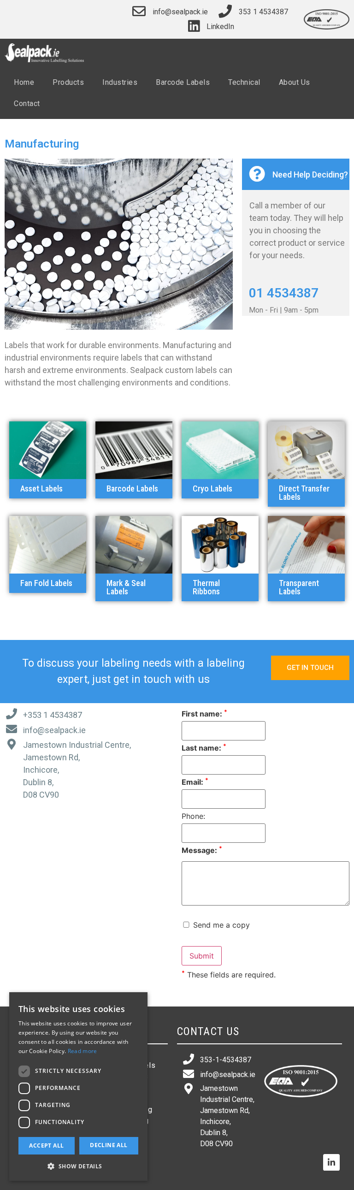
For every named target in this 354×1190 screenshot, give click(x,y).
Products (68, 82)
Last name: (204, 748)
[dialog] (78, 1086)
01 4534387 (284, 293)
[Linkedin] (331, 1162)
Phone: (193, 816)
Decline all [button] (108, 1145)
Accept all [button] (46, 1145)
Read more (82, 1051)
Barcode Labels (183, 82)
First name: (204, 713)
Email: (195, 782)
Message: (202, 850)
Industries (119, 82)
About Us (294, 82)
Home (24, 82)
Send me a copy (220, 925)
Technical (244, 82)
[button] (47, 488)
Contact (27, 103)
